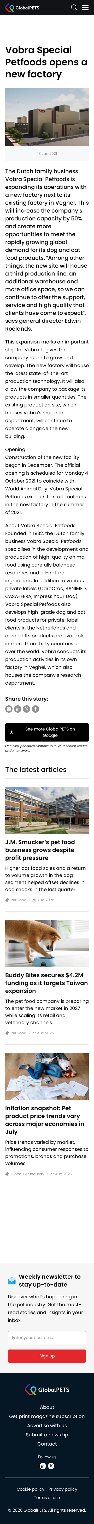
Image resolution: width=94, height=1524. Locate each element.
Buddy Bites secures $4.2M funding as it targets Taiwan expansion (46, 983)
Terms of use (47, 1498)
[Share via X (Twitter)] (26, 709)
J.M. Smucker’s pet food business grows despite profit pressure (40, 850)
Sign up (47, 1356)
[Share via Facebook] (35, 709)
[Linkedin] (43, 1466)
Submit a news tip (47, 1434)
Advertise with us (47, 1425)
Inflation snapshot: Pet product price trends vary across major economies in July (44, 1120)
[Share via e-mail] (9, 709)
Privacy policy (63, 1489)
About (47, 1407)
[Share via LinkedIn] (17, 709)
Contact (47, 1444)
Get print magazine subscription (47, 1416)
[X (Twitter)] (51, 1466)
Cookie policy (30, 1489)
